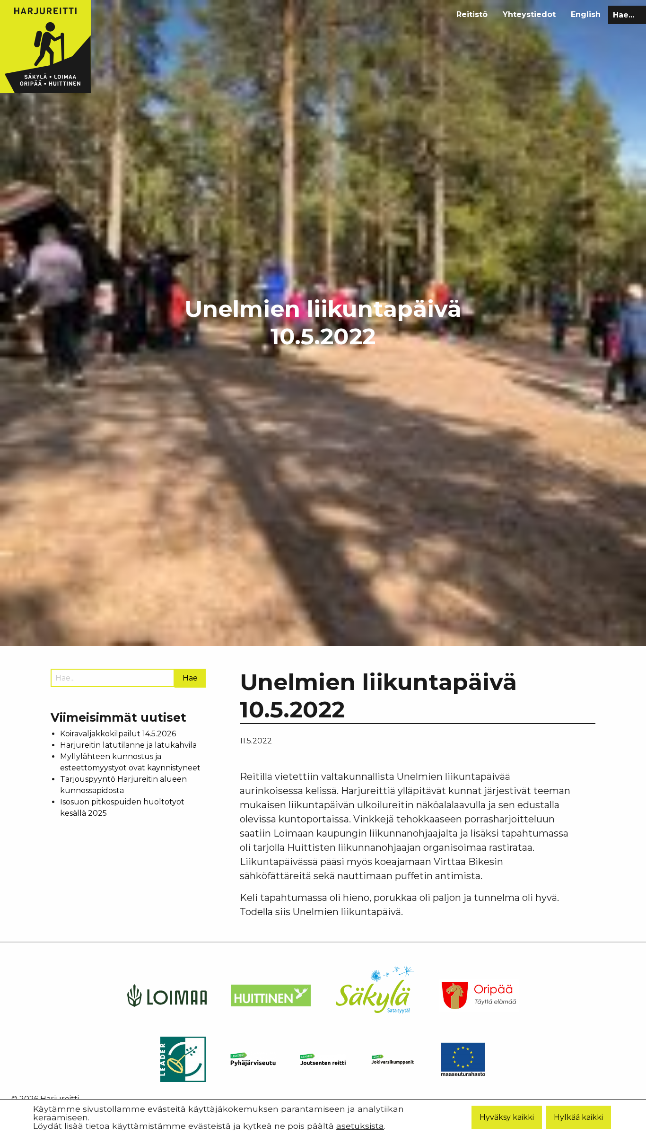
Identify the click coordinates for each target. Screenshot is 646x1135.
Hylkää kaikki (578, 1116)
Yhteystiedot (529, 14)
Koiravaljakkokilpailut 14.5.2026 (118, 733)
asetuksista (360, 1125)
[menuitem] (472, 15)
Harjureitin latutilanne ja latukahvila (128, 745)
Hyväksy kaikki (507, 1116)
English (586, 14)
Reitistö (472, 14)
